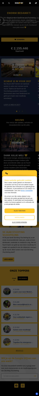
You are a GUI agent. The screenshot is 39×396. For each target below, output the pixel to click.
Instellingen (19, 217)
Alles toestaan (19, 211)
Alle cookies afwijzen (19, 222)
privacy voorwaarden (27, 190)
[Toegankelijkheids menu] (37, 394)
